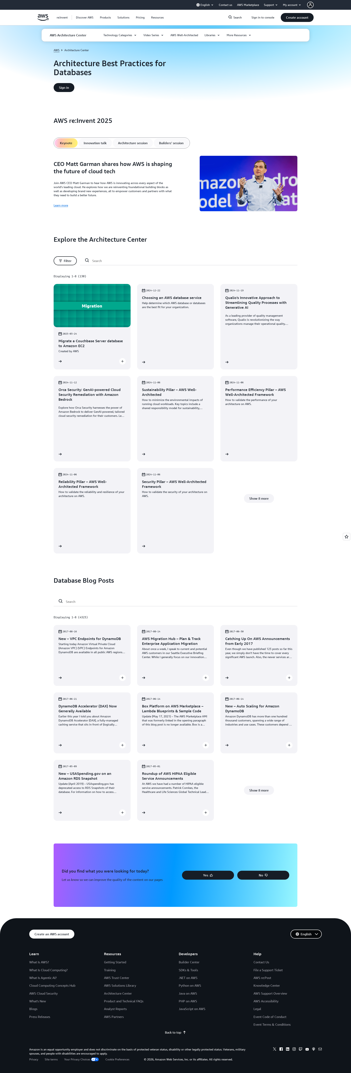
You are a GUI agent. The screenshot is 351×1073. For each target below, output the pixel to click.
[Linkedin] (287, 1049)
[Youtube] (307, 1049)
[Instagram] (294, 1049)
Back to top (173, 1032)
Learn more (61, 205)
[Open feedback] (346, 536)
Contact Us (261, 962)
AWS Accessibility (266, 1001)
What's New (37, 1001)
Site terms (51, 1059)
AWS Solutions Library (120, 985)
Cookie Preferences (117, 1059)
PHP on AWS (188, 1001)
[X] (274, 1049)
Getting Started (115, 962)
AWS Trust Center (116, 978)
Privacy (33, 1059)
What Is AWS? (39, 962)
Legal (257, 1009)
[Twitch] (300, 1049)
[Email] (320, 1049)
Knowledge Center (267, 985)
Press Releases (39, 1017)
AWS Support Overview (270, 993)
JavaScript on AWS (192, 1009)
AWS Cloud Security (43, 993)
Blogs (33, 1009)
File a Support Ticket (268, 970)
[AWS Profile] (310, 5)
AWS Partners (114, 1017)
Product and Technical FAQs (123, 1001)
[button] (85, 17)
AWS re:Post (262, 978)
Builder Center (189, 962)
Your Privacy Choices (77, 1059)
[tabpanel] (175, 184)
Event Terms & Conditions (272, 1024)
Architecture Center (118, 993)
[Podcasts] (313, 1049)
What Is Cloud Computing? (48, 970)
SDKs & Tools (188, 970)
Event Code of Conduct (270, 1017)
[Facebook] (281, 1049)
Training (110, 970)
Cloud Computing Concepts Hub (52, 985)
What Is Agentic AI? (43, 978)
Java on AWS (188, 993)
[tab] (66, 143)
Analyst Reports (115, 1009)
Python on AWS (190, 985)
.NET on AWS (188, 978)
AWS (57, 50)
